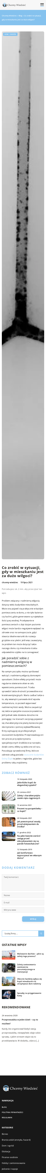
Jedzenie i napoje (10, 1169)
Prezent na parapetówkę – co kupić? (29, 809)
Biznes (5, 1134)
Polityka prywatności (12, 1112)
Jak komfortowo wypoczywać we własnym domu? (29, 855)
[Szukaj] (41, 933)
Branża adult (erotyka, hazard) (16, 1139)
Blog (4, 1107)
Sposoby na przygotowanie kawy (29, 994)
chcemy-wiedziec (10, 582)
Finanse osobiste (10, 1157)
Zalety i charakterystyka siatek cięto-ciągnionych (28, 796)
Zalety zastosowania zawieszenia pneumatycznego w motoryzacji (26, 968)
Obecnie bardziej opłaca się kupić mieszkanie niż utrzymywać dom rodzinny (29, 981)
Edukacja (6, 1151)
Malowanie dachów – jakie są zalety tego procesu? (30, 955)
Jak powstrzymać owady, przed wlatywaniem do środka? (29, 824)
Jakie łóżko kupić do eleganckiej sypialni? (26, 783)
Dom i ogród (10, 34)
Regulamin (7, 1117)
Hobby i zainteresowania (13, 1163)
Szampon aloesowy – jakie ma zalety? (19, 1047)
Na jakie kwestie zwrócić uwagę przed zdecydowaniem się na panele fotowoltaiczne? (28, 840)
